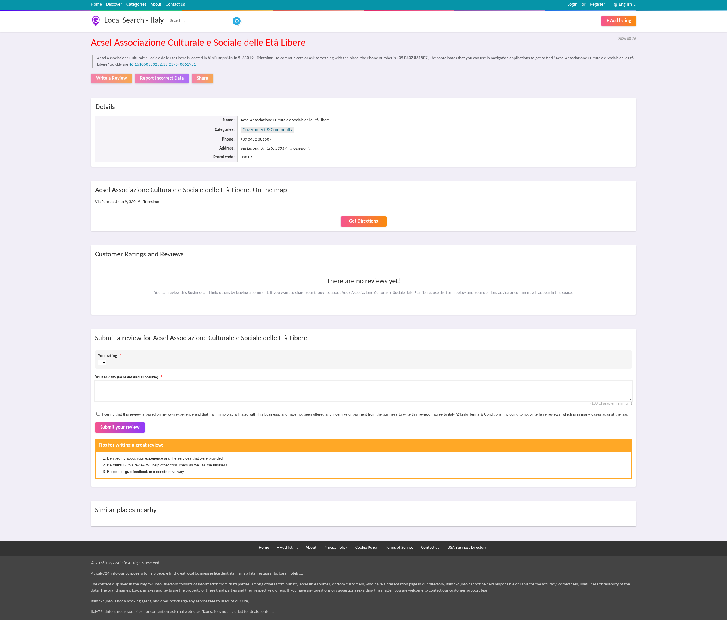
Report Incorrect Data (162, 78)
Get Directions (363, 221)
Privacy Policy (335, 548)
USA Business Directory (467, 548)
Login (572, 4)
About (156, 4)
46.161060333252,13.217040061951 (162, 64)
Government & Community (267, 130)
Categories (136, 4)
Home (96, 4)
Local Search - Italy (134, 21)
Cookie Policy (366, 548)
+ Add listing (619, 20)
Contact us (175, 4)
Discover (114, 4)
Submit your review (120, 427)
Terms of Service (399, 548)
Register (597, 4)
